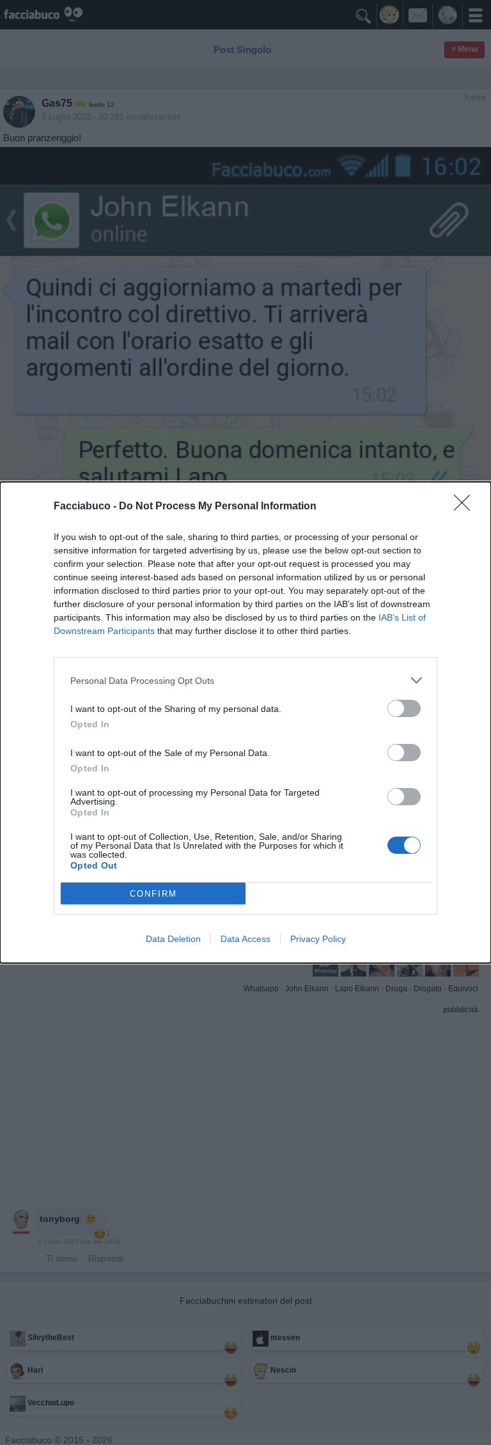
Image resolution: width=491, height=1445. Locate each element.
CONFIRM (153, 894)
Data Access (245, 939)
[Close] (466, 507)
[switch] (404, 708)
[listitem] (245, 680)
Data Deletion (173, 939)
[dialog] (245, 722)
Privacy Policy (318, 939)
